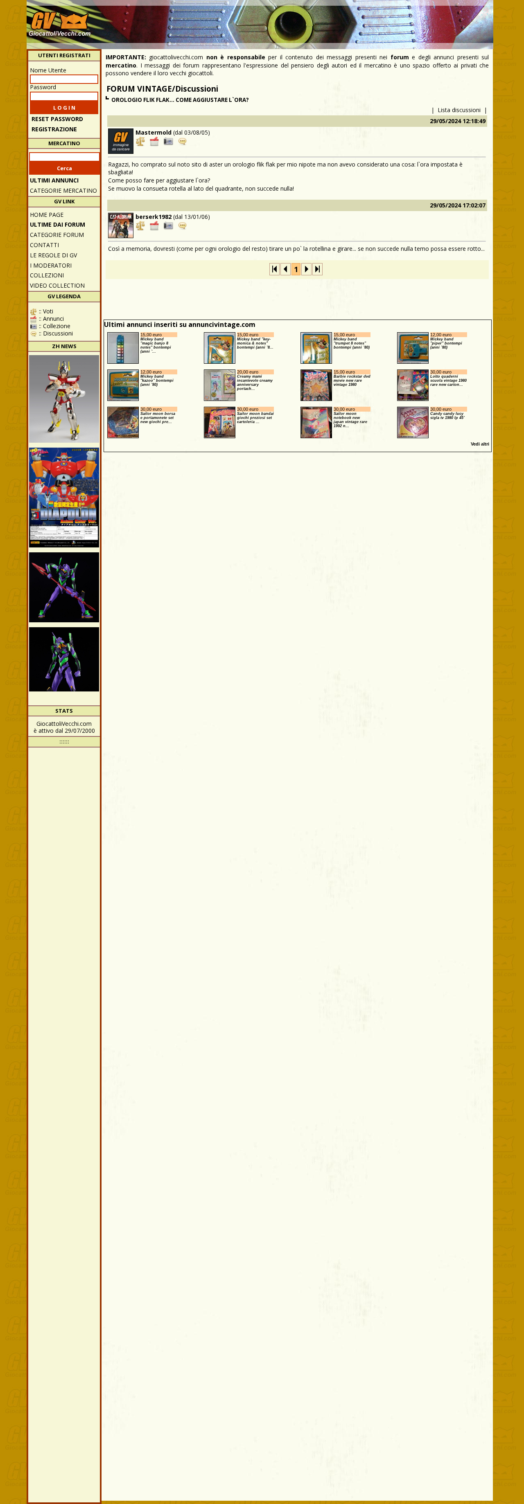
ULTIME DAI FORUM (57, 224)
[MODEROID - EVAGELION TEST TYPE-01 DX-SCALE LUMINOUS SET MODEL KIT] (64, 587)
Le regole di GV (53, 255)
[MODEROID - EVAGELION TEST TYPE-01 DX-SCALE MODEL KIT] (64, 662)
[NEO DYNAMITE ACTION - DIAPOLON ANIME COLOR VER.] (64, 497)
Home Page (46, 214)
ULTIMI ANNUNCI (54, 180)
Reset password (57, 119)
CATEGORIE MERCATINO (63, 190)
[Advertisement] (342, 20)
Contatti (44, 245)
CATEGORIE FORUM (57, 235)
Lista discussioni (459, 110)
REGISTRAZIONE (54, 129)
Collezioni (47, 275)
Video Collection (57, 285)
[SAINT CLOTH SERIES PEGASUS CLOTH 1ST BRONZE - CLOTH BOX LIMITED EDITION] (64, 399)
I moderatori (51, 265)
